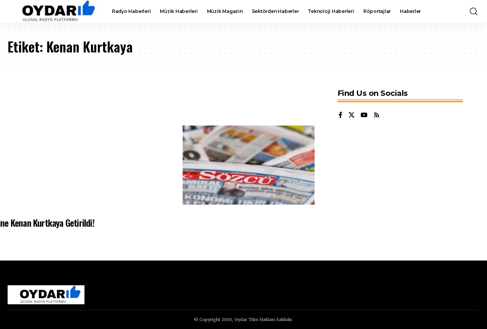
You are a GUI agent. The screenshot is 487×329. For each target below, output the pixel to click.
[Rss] (376, 115)
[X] (351, 115)
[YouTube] (364, 115)
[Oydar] (54, 11)
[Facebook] (340, 115)
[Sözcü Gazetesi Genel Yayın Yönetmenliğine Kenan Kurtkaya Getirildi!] (249, 165)
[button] (473, 11)
